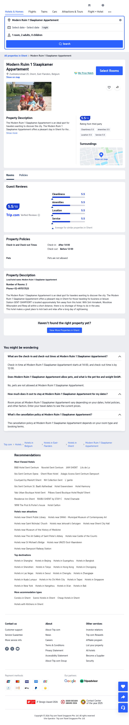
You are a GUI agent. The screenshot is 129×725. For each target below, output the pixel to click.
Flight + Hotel (95, 11)
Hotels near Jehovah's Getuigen (65, 523)
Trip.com (8, 444)
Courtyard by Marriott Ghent (27, 480)
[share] (123, 697)
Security (90, 661)
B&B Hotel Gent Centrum (26, 467)
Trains (44, 11)
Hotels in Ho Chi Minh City (52, 579)
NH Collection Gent (53, 480)
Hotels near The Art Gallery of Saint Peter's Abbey (38, 536)
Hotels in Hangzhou (45, 586)
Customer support (13, 630)
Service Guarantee (14, 635)
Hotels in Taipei (74, 579)
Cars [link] (54, 11)
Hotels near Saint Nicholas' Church (30, 523)
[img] (28, 96)
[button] (96, 5)
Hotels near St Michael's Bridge (29, 542)
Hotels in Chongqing (86, 567)
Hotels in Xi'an (64, 586)
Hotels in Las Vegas (23, 573)
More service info (13, 640)
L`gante (69, 480)
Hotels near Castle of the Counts (81, 536)
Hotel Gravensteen (64, 486)
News (48, 635)
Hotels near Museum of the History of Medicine (37, 530)
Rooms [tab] (10, 175)
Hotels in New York (23, 586)
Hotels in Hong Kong (63, 567)
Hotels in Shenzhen (23, 567)
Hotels (18, 444)
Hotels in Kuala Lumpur (25, 579)
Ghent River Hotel (49, 474)
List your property (94, 645)
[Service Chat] (123, 707)
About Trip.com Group (56, 661)
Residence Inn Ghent (24, 499)
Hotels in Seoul (43, 573)
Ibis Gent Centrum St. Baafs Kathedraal (33, 486)
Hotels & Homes (14, 11)
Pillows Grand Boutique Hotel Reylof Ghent (69, 492)
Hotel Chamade (71, 499)
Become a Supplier (95, 655)
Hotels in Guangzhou (63, 560)
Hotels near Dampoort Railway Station (32, 548)
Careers (49, 640)
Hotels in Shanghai (23, 560)
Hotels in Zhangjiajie (83, 573)
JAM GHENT (72, 467)
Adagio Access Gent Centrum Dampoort (80, 474)
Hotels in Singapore (94, 579)
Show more (11, 133)
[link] (89, 5)
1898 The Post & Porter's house (29, 505)
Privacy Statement (54, 650)
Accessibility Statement (56, 655)
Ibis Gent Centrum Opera (26, 474)
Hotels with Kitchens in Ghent (28, 604)
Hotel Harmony (82, 486)
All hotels (90, 650)
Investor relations (94, 630)
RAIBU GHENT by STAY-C (49, 499)
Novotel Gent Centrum (52, 467)
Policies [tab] (23, 175)
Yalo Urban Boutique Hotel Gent (29, 492)
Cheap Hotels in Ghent (69, 598)
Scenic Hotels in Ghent (44, 598)
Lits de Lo (85, 467)
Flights (32, 11)
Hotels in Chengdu (62, 573)
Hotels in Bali (79, 586)
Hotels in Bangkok (85, 560)
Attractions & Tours (72, 11)
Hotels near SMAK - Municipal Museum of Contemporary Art (77, 517)
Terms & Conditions (54, 645)
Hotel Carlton (54, 505)
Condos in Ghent (22, 598)
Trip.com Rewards (94, 635)
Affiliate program (94, 640)
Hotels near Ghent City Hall (96, 523)
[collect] (123, 686)
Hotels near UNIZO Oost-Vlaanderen (64, 542)
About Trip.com (52, 630)
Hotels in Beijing (43, 560)
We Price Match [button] (85, 73)
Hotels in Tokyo (43, 567)
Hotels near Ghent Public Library (30, 517)
